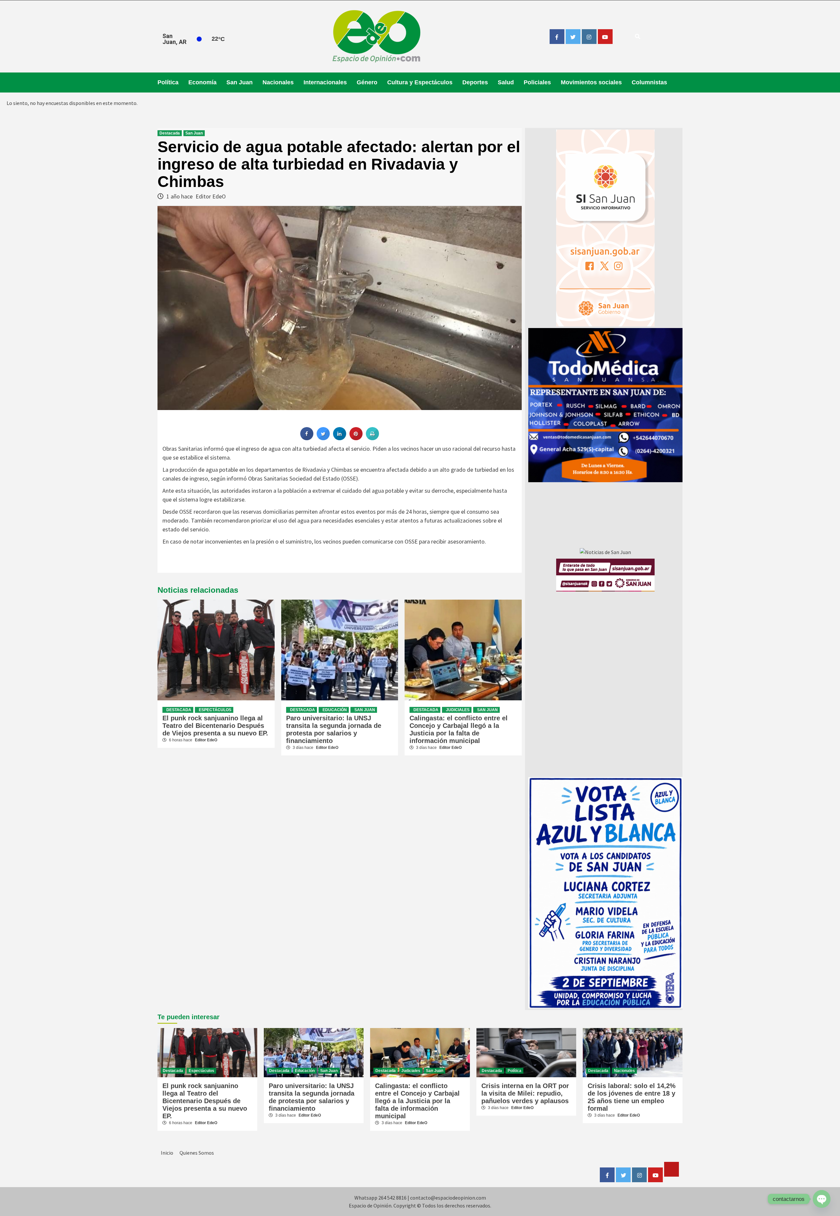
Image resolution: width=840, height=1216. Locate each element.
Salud (506, 82)
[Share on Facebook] (306, 438)
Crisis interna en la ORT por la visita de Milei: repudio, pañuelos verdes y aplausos (525, 1093)
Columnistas (649, 82)
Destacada (169, 133)
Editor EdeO (211, 196)
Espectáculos (215, 710)
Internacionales (325, 82)
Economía (202, 82)
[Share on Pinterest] (356, 438)
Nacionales (278, 82)
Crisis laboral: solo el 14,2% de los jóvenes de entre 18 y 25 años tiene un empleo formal (632, 1097)
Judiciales (458, 710)
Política (168, 82)
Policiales (537, 82)
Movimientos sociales (591, 82)
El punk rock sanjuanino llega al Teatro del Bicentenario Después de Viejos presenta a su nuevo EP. (215, 725)
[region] (605, 405)
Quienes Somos (196, 1152)
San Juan (239, 82)
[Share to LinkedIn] (339, 438)
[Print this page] (372, 438)
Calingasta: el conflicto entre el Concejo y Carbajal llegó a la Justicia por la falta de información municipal (459, 729)
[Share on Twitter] (323, 438)
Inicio (167, 1152)
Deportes (475, 82)
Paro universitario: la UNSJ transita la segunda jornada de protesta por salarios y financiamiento (333, 729)
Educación (335, 710)
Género (367, 82)
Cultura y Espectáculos (419, 82)
